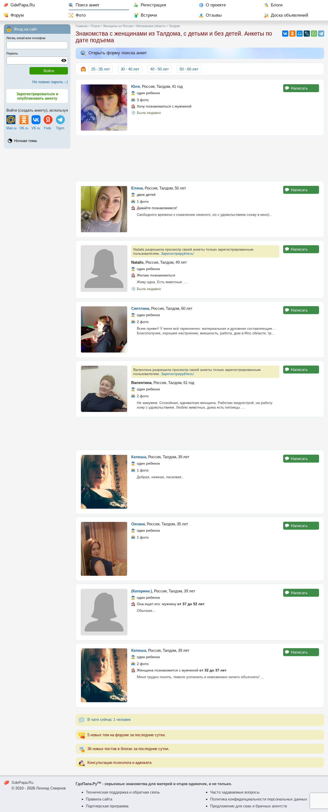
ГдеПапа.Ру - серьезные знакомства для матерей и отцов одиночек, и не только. (154, 784)
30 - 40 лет (130, 69)
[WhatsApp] (314, 33)
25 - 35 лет (100, 69)
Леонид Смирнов (51, 788)
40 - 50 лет (159, 69)
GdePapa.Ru (23, 5)
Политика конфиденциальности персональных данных (258, 799)
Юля (135, 86)
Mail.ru (11, 128)
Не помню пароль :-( (50, 82)
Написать (299, 88)
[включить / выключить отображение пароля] (63, 60)
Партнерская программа (107, 806)
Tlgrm (60, 128)
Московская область (151, 26)
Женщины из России (118, 26)
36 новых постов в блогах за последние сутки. (128, 748)
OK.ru (23, 128)
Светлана (140, 308)
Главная (82, 26)
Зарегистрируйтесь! (177, 253)
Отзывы (214, 15)
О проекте (216, 5)
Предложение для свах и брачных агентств (248, 806)
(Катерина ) (141, 591)
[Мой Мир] (299, 33)
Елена (137, 188)
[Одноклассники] (292, 33)
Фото (81, 15)
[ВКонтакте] (285, 33)
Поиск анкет (87, 5)
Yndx (47, 128)
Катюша (138, 457)
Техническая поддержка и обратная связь (123, 792)
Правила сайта (99, 799)
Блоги (277, 5)
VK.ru (36, 128)
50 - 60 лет (189, 69)
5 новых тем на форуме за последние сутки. (126, 735)
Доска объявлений (289, 15)
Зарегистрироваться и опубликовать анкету (37, 96)
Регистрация (153, 5)
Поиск (95, 26)
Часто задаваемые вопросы (235, 792)
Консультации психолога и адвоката (119, 762)
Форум (17, 15)
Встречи (149, 15)
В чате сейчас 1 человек (109, 719)
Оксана (138, 524)
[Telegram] (321, 33)
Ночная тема (25, 140)
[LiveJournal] (307, 33)
